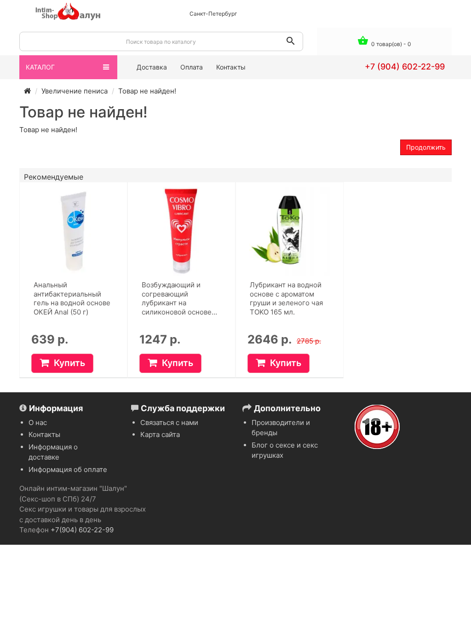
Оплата (191, 67)
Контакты (231, 67)
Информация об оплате (68, 469)
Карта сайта (160, 434)
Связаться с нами (169, 422)
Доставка (152, 67)
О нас (38, 422)
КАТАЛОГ (40, 67)
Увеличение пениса (74, 91)
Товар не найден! (147, 91)
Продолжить (426, 147)
